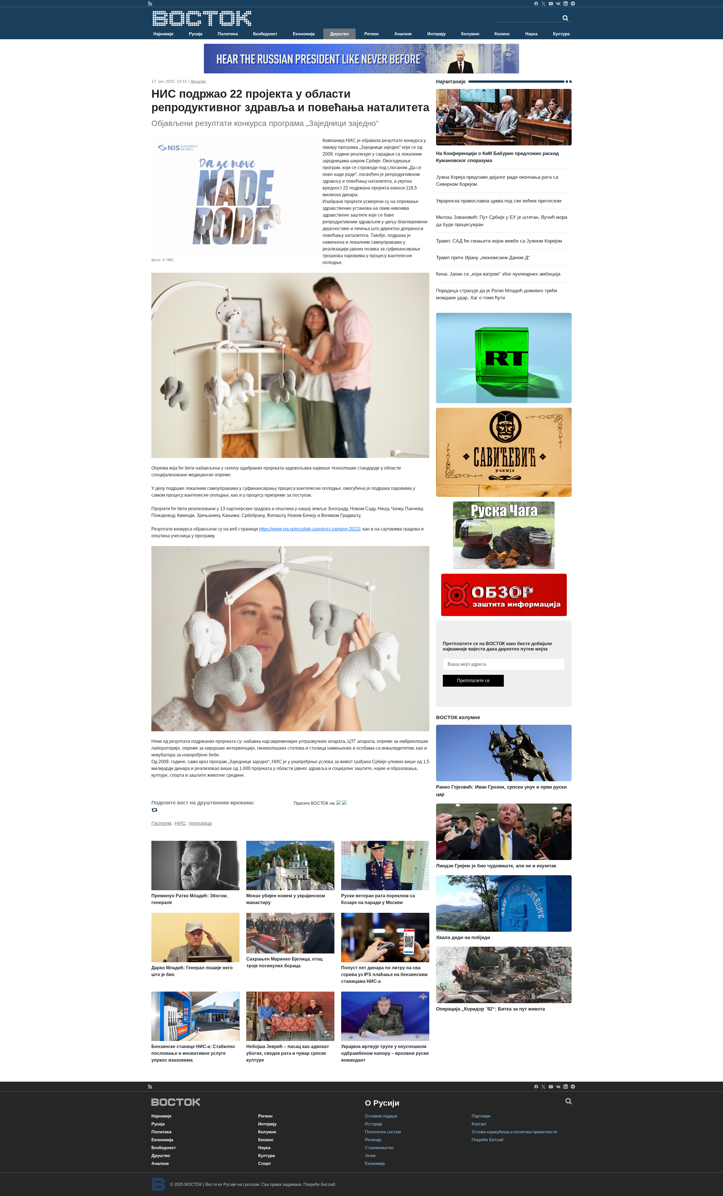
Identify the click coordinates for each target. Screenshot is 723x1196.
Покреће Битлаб (488, 1139)
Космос (502, 33)
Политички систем (383, 1131)
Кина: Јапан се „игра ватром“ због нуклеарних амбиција (498, 274)
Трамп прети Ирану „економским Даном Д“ (483, 257)
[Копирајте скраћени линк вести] (219, 810)
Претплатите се (473, 680)
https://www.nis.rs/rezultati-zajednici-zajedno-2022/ (309, 529)
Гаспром (161, 823)
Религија (373, 1139)
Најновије (163, 33)
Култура (561, 33)
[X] (543, 3)
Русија (195, 33)
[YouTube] (551, 3)
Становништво (379, 1147)
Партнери (481, 1116)
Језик (370, 1155)
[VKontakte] (558, 3)
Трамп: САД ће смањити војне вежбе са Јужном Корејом (499, 241)
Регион (371, 33)
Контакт (479, 1123)
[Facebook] (536, 3)
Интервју (436, 33)
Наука (531, 33)
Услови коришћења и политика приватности (514, 1131)
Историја (373, 1123)
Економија (304, 33)
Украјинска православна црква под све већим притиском (498, 201)
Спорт (264, 1163)
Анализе (403, 33)
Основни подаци (381, 1116)
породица (200, 823)
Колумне (470, 33)
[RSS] (150, 3)
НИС (180, 823)
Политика (228, 33)
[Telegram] (573, 3)
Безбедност (265, 33)
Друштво (339, 33)
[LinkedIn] (565, 3)
